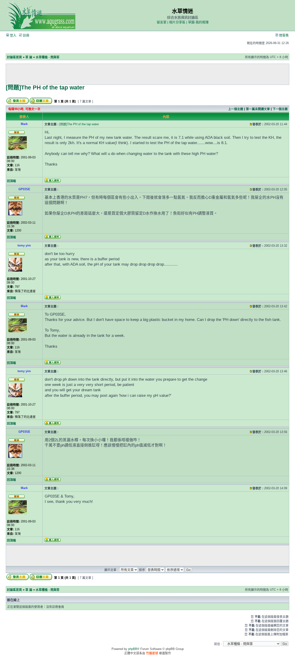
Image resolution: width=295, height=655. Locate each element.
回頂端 (11, 181)
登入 (12, 35)
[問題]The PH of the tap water (45, 87)
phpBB (132, 649)
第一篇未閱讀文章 (258, 109)
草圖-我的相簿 (198, 22)
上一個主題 (235, 109)
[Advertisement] (147, 74)
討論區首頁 (14, 57)
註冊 (25, 35)
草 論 (28, 57)
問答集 (283, 35)
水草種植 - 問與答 (47, 57)
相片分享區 (177, 22)
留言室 (161, 22)
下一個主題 (280, 109)
